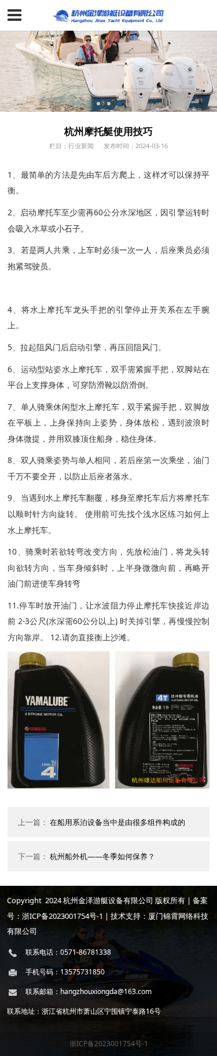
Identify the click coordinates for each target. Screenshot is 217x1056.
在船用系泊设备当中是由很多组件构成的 (117, 822)
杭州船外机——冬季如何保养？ (102, 856)
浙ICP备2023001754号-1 (108, 1043)
